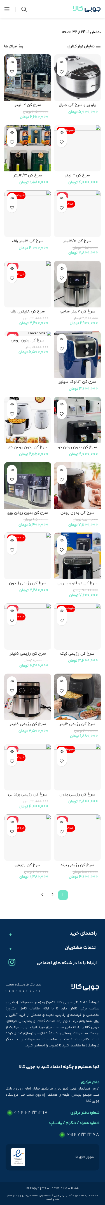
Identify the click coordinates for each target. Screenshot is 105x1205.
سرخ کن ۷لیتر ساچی (77, 311)
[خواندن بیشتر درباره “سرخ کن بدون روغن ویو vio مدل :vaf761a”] (12, 470)
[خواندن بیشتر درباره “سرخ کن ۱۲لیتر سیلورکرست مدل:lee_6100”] (62, 132)
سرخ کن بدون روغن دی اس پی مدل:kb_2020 (28, 450)
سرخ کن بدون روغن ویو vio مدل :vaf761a (27, 515)
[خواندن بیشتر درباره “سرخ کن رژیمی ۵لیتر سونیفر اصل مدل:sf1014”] (12, 611)
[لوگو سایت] (87, 9)
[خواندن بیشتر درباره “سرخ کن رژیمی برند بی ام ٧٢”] (12, 751)
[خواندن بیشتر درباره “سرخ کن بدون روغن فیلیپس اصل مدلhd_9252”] (62, 470)
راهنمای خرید (83, 933)
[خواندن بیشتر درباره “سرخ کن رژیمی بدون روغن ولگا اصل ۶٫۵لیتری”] (62, 751)
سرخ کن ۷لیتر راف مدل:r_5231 (27, 243)
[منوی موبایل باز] (7, 9)
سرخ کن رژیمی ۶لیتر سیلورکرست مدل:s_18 (77, 726)
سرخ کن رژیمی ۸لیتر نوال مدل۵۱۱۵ (28, 726)
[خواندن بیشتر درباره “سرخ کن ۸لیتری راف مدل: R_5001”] (12, 268)
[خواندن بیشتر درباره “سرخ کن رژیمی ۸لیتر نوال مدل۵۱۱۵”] (12, 681)
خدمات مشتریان (81, 948)
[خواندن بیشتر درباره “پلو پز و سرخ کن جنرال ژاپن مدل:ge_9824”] (62, 62)
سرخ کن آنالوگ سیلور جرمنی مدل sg (77, 384)
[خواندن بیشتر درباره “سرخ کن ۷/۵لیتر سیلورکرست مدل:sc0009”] (62, 198)
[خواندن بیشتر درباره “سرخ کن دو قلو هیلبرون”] (62, 540)
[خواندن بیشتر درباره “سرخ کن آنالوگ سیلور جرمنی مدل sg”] (62, 339)
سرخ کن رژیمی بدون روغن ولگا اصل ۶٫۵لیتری (77, 797)
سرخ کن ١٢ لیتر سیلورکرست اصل (28, 107)
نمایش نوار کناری (81, 46)
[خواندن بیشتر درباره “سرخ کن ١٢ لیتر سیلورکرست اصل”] (12, 62)
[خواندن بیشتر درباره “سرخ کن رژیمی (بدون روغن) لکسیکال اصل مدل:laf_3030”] (12, 540)
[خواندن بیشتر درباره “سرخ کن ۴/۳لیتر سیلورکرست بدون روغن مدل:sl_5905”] (12, 132)
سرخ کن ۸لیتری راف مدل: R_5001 (27, 314)
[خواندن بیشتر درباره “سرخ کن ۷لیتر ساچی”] (62, 268)
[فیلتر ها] (84, 368)
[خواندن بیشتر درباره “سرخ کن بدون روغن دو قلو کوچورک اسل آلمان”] (62, 404)
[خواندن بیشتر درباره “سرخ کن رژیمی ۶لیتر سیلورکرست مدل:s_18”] (62, 681)
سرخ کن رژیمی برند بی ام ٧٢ (27, 797)
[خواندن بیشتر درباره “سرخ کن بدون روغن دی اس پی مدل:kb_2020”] (12, 404)
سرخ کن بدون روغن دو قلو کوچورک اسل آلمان (77, 450)
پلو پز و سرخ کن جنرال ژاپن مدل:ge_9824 (77, 107)
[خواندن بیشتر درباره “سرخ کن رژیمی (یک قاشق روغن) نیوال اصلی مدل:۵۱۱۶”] (62, 611)
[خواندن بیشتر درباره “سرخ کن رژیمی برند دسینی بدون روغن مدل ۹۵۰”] (62, 822)
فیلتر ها (10, 46)
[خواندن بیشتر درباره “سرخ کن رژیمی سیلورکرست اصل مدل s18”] (12, 822)
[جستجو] (24, 9)
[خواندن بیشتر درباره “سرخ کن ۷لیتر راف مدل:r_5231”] (12, 198)
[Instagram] (11, 962)
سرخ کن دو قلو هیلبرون (77, 583)
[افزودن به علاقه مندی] (62, 72)
